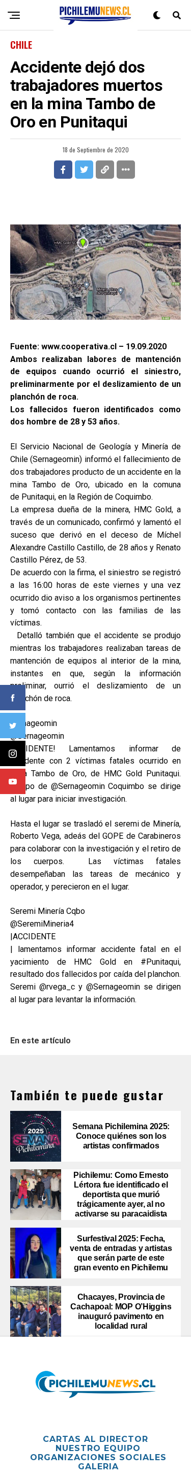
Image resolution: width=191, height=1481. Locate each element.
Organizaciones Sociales (98, 1457)
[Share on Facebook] (63, 169)
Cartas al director (95, 1439)
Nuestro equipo (98, 1448)
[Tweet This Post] (84, 169)
